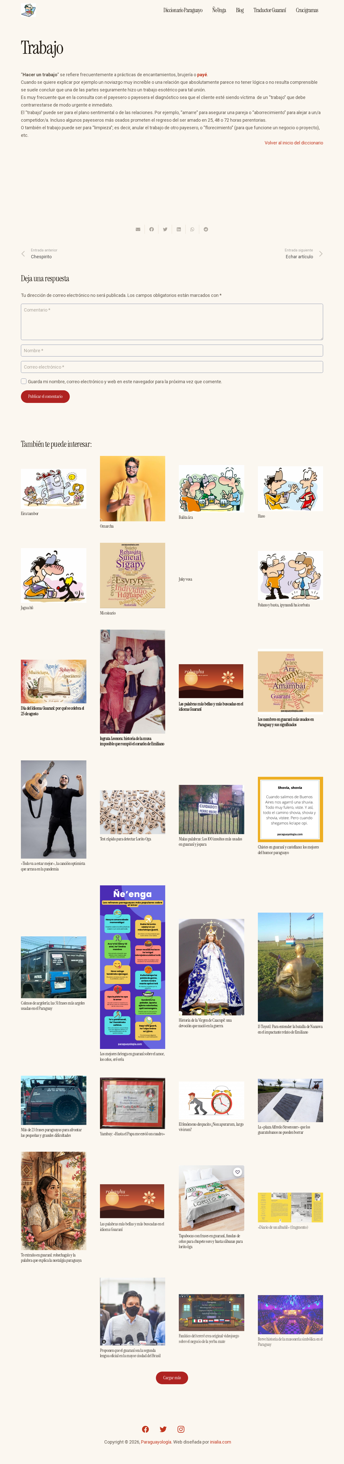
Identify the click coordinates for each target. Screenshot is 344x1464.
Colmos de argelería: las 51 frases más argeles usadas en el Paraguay (53, 1006)
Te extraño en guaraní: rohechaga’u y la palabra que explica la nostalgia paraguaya (51, 1258)
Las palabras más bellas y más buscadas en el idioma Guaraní (211, 706)
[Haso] (290, 470)
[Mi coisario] (132, 546)
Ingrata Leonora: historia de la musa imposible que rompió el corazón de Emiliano (132, 741)
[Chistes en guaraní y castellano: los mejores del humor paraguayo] (290, 780)
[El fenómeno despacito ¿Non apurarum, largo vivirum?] (211, 1085)
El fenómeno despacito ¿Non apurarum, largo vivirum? (211, 1127)
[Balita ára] (211, 468)
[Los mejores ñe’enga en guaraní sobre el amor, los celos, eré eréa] (132, 889)
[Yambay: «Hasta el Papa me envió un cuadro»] (132, 1081)
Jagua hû (27, 608)
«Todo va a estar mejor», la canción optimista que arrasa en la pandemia (53, 866)
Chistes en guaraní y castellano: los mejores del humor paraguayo (288, 850)
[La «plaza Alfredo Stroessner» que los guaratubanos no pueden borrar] (290, 1082)
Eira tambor (30, 513)
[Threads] (198, 1429)
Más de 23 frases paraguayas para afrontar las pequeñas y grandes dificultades (51, 1132)
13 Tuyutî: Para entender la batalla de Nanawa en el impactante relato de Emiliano (290, 1029)
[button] (227, 296)
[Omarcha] (132, 459)
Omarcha (107, 526)
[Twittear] (165, 229)
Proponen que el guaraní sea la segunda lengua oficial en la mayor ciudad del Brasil (130, 1352)
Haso (261, 516)
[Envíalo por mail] (138, 229)
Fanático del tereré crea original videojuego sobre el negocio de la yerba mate (209, 1337)
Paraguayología (156, 1442)
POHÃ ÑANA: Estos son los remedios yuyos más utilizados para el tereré (51, 1334)
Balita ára (186, 517)
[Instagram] (181, 1429)
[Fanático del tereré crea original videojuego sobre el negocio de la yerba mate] (211, 1296)
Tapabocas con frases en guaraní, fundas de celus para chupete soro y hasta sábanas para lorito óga (211, 1241)
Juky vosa (185, 579)
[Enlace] (28, 10)
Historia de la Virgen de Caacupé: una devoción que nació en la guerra (205, 1023)
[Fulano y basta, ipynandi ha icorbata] (290, 554)
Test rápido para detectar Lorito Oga (125, 839)
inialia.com (220, 1442)
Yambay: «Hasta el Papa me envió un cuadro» (132, 1134)
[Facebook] (145, 1429)
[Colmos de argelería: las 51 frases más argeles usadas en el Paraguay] (53, 940)
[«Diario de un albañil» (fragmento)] (290, 1192)
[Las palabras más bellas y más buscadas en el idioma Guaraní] (211, 668)
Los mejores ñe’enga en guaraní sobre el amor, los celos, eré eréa (132, 1056)
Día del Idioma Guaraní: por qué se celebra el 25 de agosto (52, 711)
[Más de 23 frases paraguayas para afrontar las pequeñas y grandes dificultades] (53, 1079)
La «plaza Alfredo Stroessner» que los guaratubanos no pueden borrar (284, 1130)
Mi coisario (108, 613)
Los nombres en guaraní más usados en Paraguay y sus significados (286, 722)
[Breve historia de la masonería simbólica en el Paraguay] (290, 1295)
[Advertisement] (172, 188)
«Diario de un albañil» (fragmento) (283, 1223)
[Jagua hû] (53, 551)
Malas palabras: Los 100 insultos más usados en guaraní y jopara (210, 841)
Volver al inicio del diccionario (294, 142)
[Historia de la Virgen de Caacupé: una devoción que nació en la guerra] (211, 922)
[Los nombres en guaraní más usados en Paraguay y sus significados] (290, 652)
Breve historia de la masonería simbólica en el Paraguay (290, 1338)
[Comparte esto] (151, 229)
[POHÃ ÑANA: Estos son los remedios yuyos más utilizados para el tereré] (53, 1299)
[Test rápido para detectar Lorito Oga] (132, 794)
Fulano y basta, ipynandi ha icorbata (284, 605)
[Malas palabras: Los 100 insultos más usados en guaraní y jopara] (211, 788)
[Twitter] (163, 1429)
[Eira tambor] (53, 472)
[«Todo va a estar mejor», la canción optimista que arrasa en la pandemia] (53, 764)
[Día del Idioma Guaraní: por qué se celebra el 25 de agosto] (53, 663)
